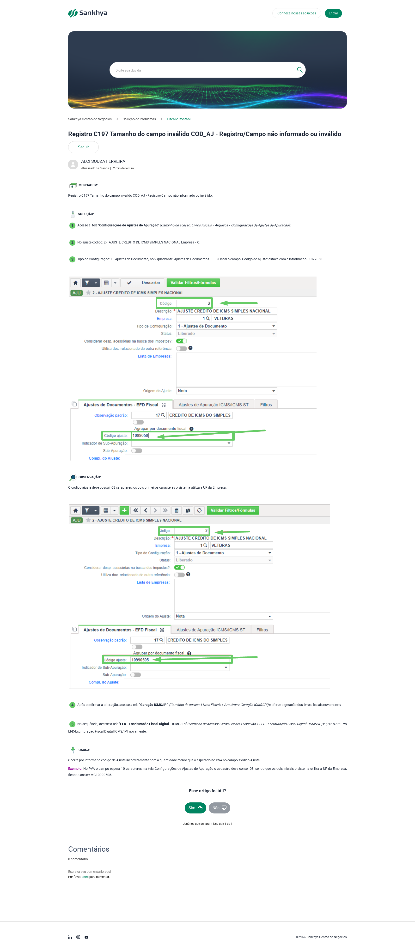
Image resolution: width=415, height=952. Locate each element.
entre (85, 877)
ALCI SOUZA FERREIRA (103, 161)
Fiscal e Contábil (179, 119)
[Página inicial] (87, 13)
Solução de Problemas (139, 119)
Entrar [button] (333, 13)
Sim (192, 808)
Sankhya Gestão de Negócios (90, 119)
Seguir (83, 147)
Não (216, 808)
